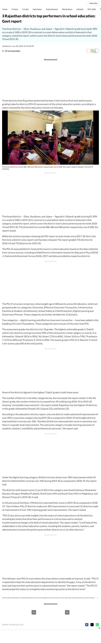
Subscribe (93, 3)
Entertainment (52, 9)
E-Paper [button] (15, 9)
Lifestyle (80, 9)
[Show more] (97, 597)
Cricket (25, 9)
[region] (50, 80)
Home (4, 9)
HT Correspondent (12, 51)
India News (37, 9)
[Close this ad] (99, 628)
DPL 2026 (92, 9)
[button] (34, 612)
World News (67, 9)
